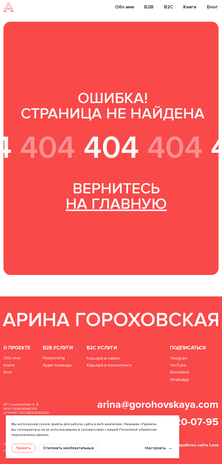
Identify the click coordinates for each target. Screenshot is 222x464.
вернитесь (116, 196)
